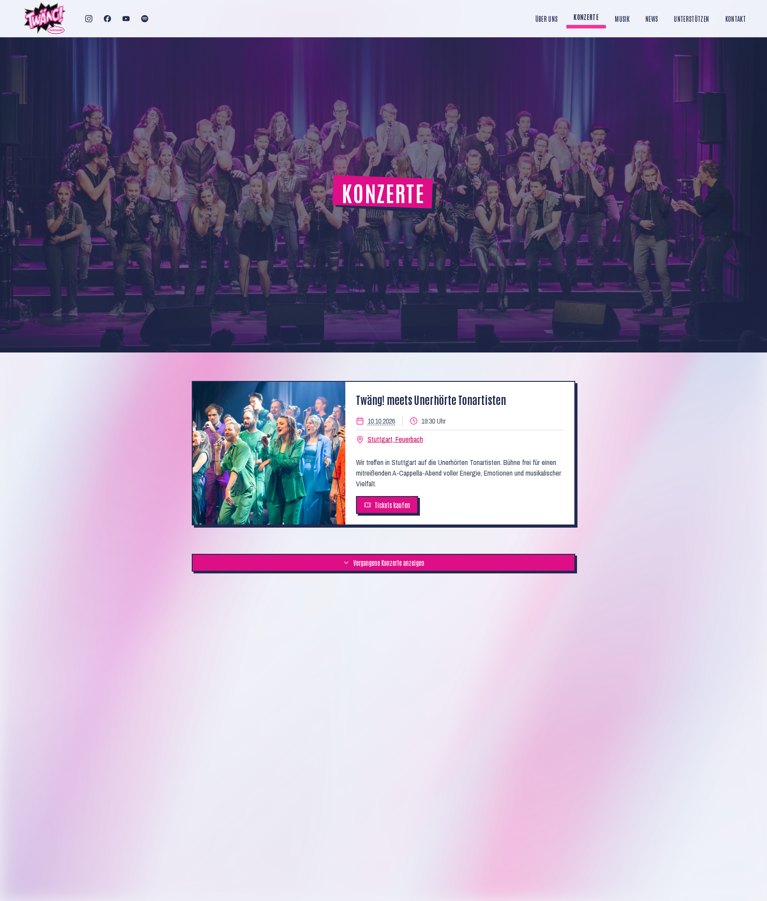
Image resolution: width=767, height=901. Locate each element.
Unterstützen (691, 19)
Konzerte (586, 17)
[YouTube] (126, 19)
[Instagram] (89, 19)
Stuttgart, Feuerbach (395, 439)
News (651, 19)
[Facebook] (107, 19)
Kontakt (735, 19)
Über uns (546, 19)
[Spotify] (145, 19)
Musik (622, 19)
